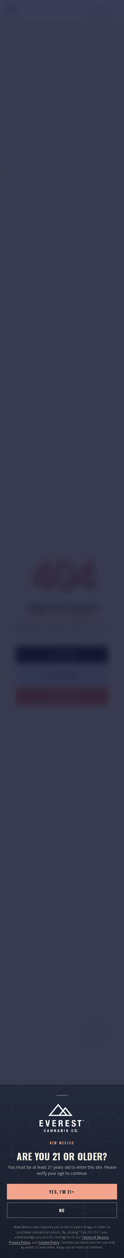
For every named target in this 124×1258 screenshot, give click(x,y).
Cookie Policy (49, 1242)
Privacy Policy (19, 1242)
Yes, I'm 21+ (61, 1191)
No (62, 1210)
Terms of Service (95, 1237)
